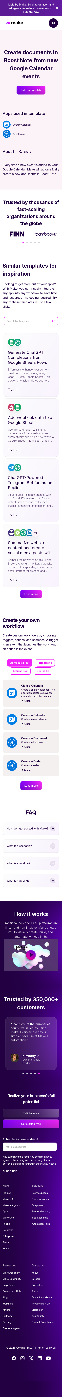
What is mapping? (18, 880)
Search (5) (43, 671)
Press (35, 1291)
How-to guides (40, 1192)
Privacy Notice (48, 1163)
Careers (36, 1278)
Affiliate (7, 1309)
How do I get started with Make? (27, 828)
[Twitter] (31, 1358)
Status (6, 1242)
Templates (37, 1205)
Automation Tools (41, 1223)
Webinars (8, 1303)
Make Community (12, 1278)
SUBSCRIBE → (11, 1171)
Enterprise (8, 1236)
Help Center (9, 1285)
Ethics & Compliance (43, 1322)
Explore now (31, 12)
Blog (5, 1297)
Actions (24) (20, 671)
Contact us (37, 1285)
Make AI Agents (11, 1205)
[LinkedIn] (39, 1358)
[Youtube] (48, 1358)
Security (7, 1322)
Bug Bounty (38, 1316)
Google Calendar (22, 124)
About (35, 1272)
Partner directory (41, 1211)
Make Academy (11, 1272)
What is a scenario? (19, 846)
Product (7, 1192)
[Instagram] (22, 1358)
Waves (6, 1248)
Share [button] (27, 151)
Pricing (6, 1223)
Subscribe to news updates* (20, 1139)
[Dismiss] (57, 8)
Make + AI (8, 1199)
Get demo (8, 1230)
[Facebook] (14, 1358)
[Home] (14, 23)
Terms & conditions (42, 1297)
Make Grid (8, 1217)
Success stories (40, 1199)
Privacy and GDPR (41, 1303)
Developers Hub (12, 1291)
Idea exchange (40, 1217)
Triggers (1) (45, 662)
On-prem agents (12, 1328)
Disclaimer (37, 1309)
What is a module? (18, 863)
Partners (7, 1316)
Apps (5, 1211)
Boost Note (19, 134)
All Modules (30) (19, 662)
